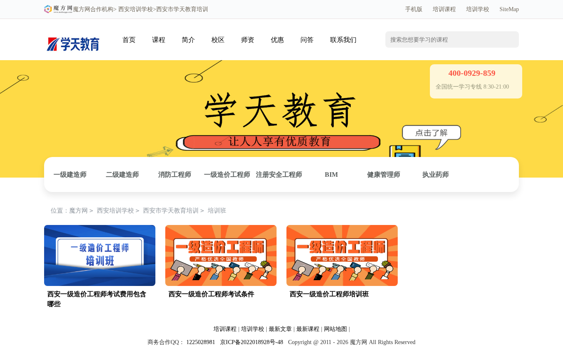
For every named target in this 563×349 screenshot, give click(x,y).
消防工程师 (174, 174)
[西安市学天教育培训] (73, 31)
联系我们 (343, 39)
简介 (188, 39)
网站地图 (335, 329)
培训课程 (444, 9)
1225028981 (200, 342)
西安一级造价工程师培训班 (329, 293)
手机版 (413, 9)
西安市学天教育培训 (171, 210)
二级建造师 (122, 174)
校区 (218, 39)
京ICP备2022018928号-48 (251, 342)
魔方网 (81, 9)
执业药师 (435, 174)
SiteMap (509, 9)
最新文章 (280, 329)
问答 (307, 39)
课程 (158, 39)
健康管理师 (383, 174)
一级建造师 (70, 174)
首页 (129, 39)
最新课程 (307, 329)
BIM (331, 174)
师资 (247, 39)
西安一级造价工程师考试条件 (211, 293)
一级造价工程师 (227, 174)
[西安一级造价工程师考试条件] (221, 229)
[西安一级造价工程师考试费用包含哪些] (99, 229)
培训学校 (477, 9)
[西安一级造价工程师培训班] (342, 229)
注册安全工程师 (279, 174)
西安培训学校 (135, 9)
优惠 (277, 39)
